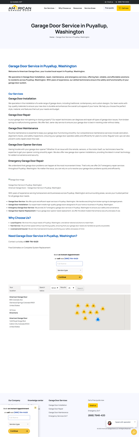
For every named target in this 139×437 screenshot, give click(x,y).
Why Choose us (65, 8)
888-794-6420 (31, 241)
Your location (13, 289)
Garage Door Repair (19, 115)
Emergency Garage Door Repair (26, 161)
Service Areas (89, 8)
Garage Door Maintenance (23, 128)
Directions (13, 313)
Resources (77, 8)
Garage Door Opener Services (25, 144)
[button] (35, 407)
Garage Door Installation (34, 77)
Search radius (42, 289)
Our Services (49, 8)
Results (63, 287)
